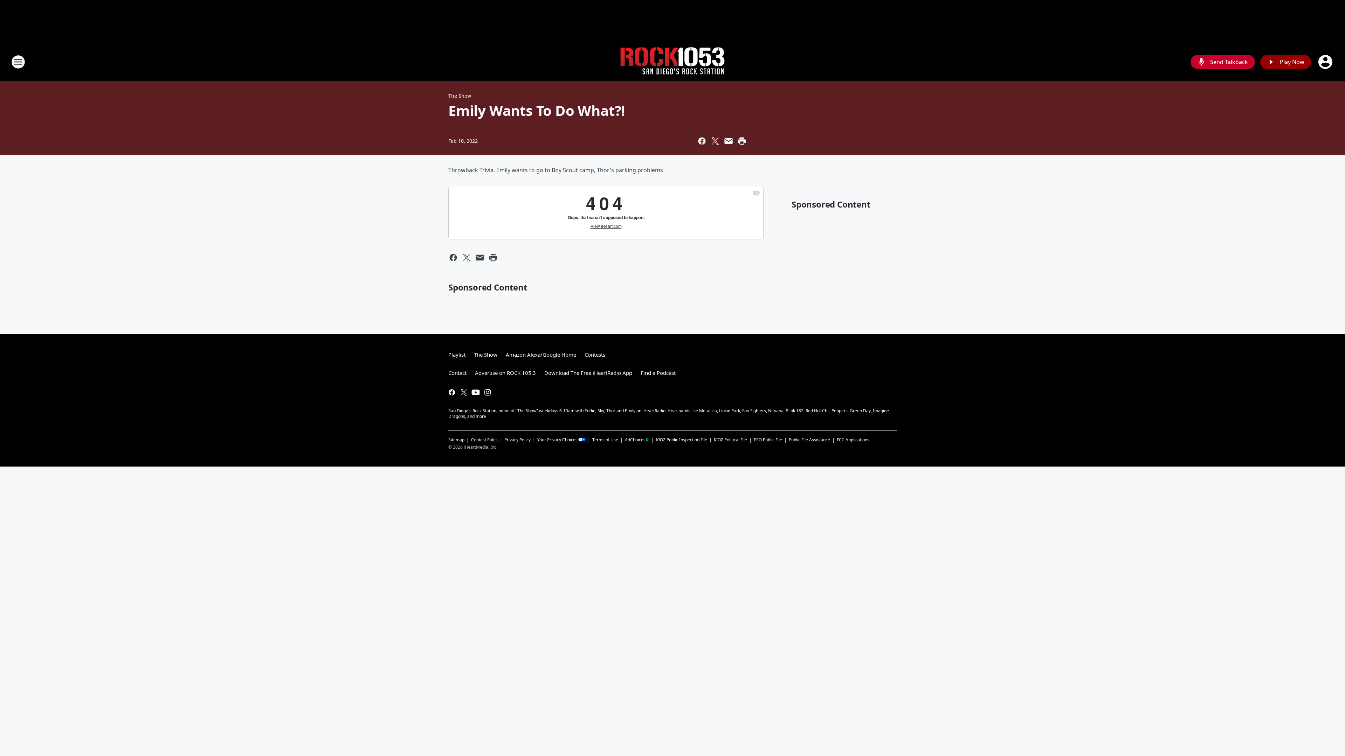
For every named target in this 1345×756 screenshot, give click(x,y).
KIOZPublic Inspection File (681, 439)
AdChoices (635, 440)
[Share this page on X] (715, 141)
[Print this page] (742, 141)
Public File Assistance (809, 440)
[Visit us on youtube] (475, 392)
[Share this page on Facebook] (702, 141)
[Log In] (1326, 62)
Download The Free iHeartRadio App (588, 372)
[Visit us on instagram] (487, 392)
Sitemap (456, 440)
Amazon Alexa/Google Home (541, 354)
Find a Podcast (658, 372)
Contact (457, 372)
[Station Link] (672, 62)
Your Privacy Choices (557, 440)
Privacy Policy (517, 440)
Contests (595, 354)
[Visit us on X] (464, 392)
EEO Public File (768, 440)
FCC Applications (853, 439)
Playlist (456, 354)
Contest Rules (484, 440)
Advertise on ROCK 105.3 (505, 372)
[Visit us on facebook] (452, 392)
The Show (459, 95)
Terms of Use (605, 440)
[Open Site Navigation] (18, 62)
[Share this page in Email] (728, 141)
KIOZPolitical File (730, 440)
